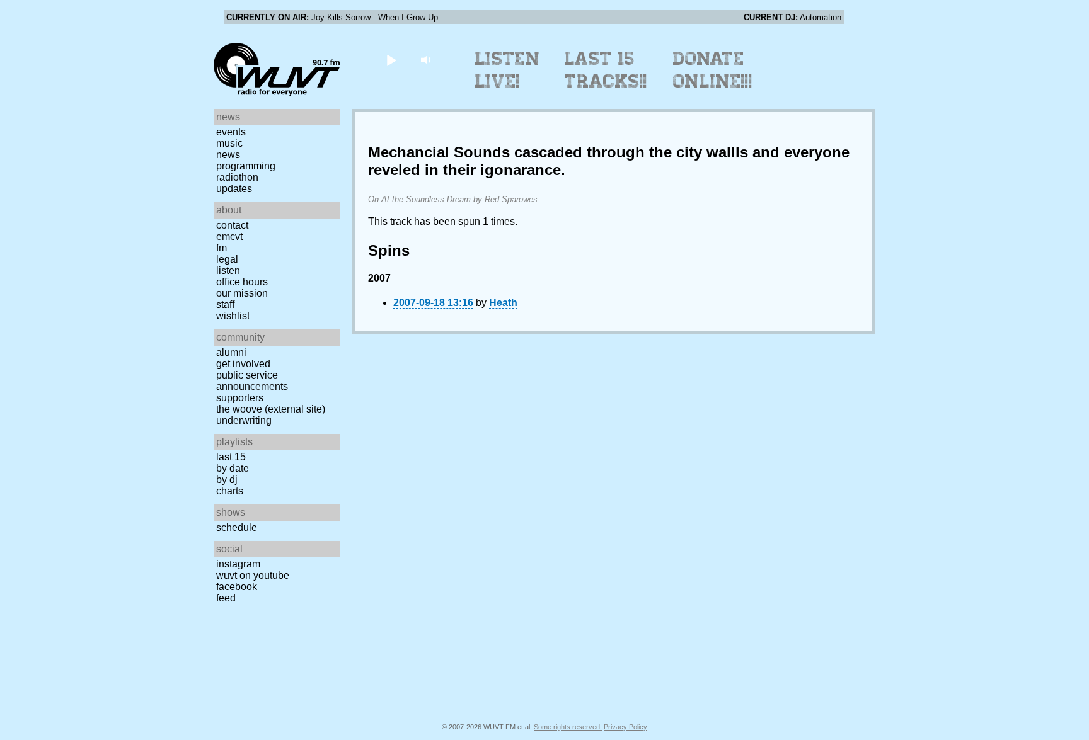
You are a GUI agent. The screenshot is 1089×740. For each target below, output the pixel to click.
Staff (225, 304)
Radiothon (237, 177)
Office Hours (242, 281)
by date (232, 468)
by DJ (227, 479)
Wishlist (233, 315)
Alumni (231, 352)
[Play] (391, 59)
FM (221, 247)
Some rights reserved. (568, 727)
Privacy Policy (625, 727)
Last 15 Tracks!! (606, 70)
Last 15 (231, 457)
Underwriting (244, 420)
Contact (232, 225)
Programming (245, 166)
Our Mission (242, 293)
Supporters (239, 397)
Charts (229, 491)
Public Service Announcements (252, 381)
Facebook (236, 586)
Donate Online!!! (712, 70)
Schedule (236, 527)
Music (229, 143)
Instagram (238, 564)
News (228, 154)
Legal (227, 259)
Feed (226, 598)
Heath (503, 302)
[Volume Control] (427, 59)
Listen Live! (507, 70)
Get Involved (243, 363)
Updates (234, 188)
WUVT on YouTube (252, 575)
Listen (228, 270)
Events (231, 132)
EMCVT (229, 236)
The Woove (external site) (270, 409)
